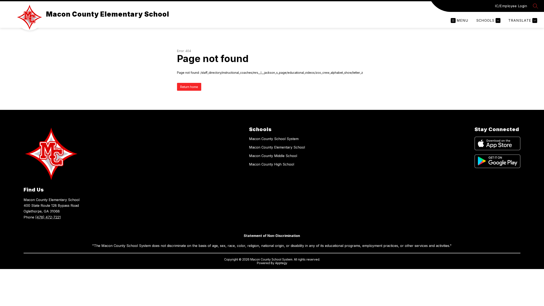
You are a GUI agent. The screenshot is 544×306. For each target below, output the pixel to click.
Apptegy (281, 263)
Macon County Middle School (273, 156)
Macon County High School (271, 164)
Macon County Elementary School (277, 147)
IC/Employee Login (511, 6)
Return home (189, 87)
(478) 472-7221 (48, 217)
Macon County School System (274, 139)
